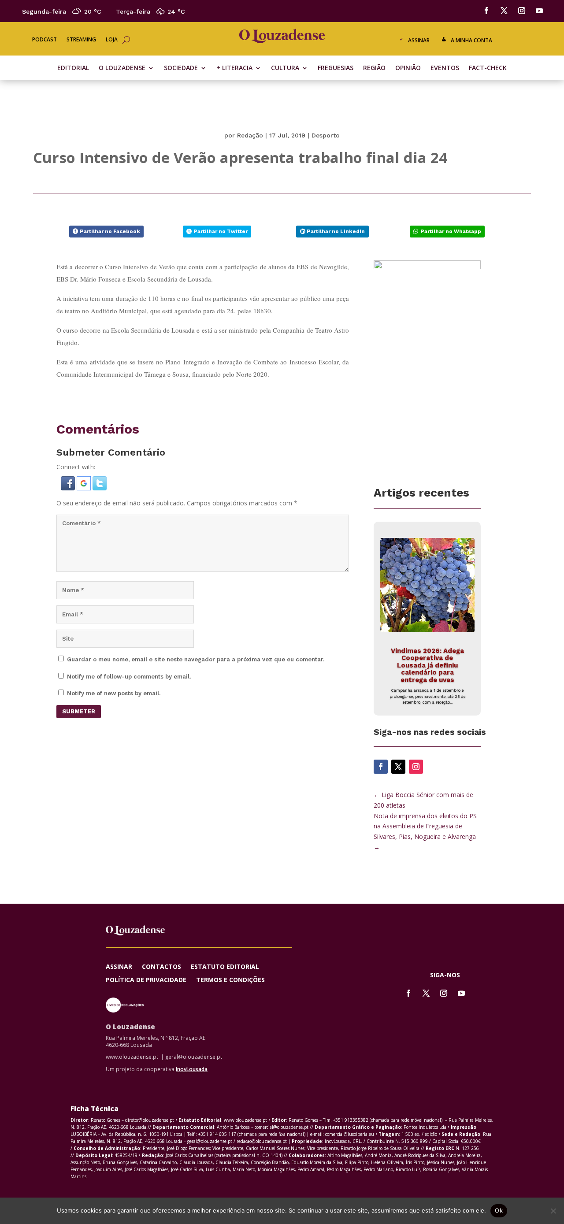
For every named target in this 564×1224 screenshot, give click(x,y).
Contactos (161, 967)
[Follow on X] (504, 11)
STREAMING (81, 40)
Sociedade (181, 68)
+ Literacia (234, 68)
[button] (69, 488)
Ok (499, 1210)
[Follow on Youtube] (539, 11)
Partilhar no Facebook (110, 231)
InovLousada (192, 1069)
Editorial (73, 68)
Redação (250, 135)
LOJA (112, 40)
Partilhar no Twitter (220, 231)
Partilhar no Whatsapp (450, 231)
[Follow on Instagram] (522, 11)
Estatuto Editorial (225, 967)
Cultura (285, 68)
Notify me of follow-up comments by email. (129, 676)
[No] (553, 1210)
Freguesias (335, 68)
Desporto (326, 135)
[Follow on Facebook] (486, 11)
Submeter (78, 711)
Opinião (408, 68)
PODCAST (44, 40)
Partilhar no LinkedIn (336, 231)
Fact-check (488, 68)
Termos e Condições (230, 980)
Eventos (444, 68)
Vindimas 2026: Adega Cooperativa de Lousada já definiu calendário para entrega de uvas (427, 665)
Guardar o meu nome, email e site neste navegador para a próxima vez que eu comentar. (195, 659)
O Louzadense (122, 68)
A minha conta (471, 40)
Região (374, 68)
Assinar (419, 40)
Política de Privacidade (146, 980)
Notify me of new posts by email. (113, 693)
